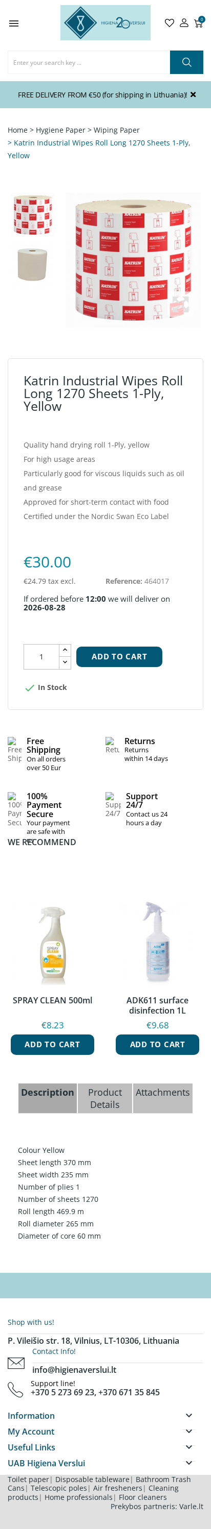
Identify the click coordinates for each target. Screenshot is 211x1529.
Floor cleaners (143, 1497)
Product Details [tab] (105, 1098)
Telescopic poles (59, 1488)
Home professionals (79, 1497)
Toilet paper (28, 1479)
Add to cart (119, 656)
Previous (136, 259)
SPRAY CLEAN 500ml (52, 1000)
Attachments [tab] (163, 1092)
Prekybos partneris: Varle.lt (157, 1506)
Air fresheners (117, 1488)
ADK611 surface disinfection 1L (157, 1005)
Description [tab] (47, 1092)
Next (66, 259)
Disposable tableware (92, 1479)
